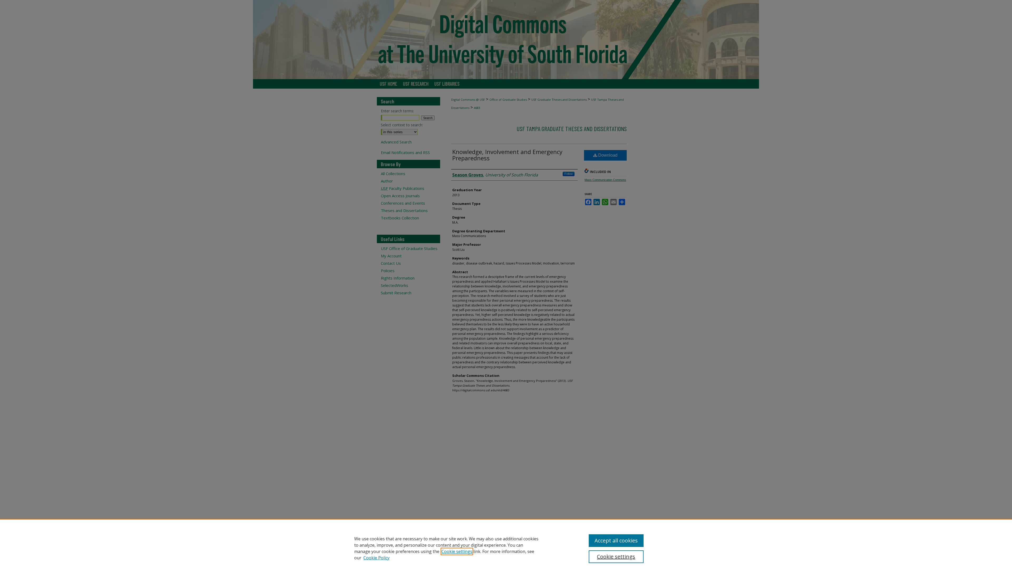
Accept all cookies (616, 540)
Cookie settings (456, 551)
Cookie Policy (376, 558)
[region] (506, 548)
